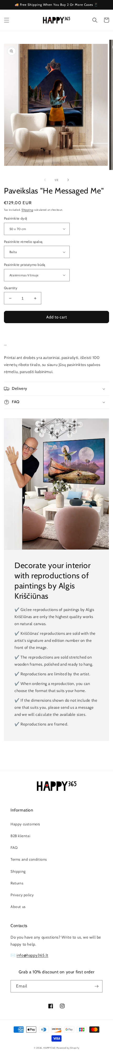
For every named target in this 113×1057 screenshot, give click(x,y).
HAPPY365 (49, 1048)
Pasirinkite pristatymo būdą (24, 264)
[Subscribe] (96, 986)
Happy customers (25, 824)
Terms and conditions (29, 859)
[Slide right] (68, 180)
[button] (6, 20)
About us (18, 906)
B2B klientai (20, 835)
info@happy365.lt (32, 955)
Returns (17, 883)
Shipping (27, 210)
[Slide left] (45, 180)
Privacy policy (22, 895)
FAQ (14, 847)
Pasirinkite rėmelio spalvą (23, 241)
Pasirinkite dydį (15, 218)
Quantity (10, 288)
